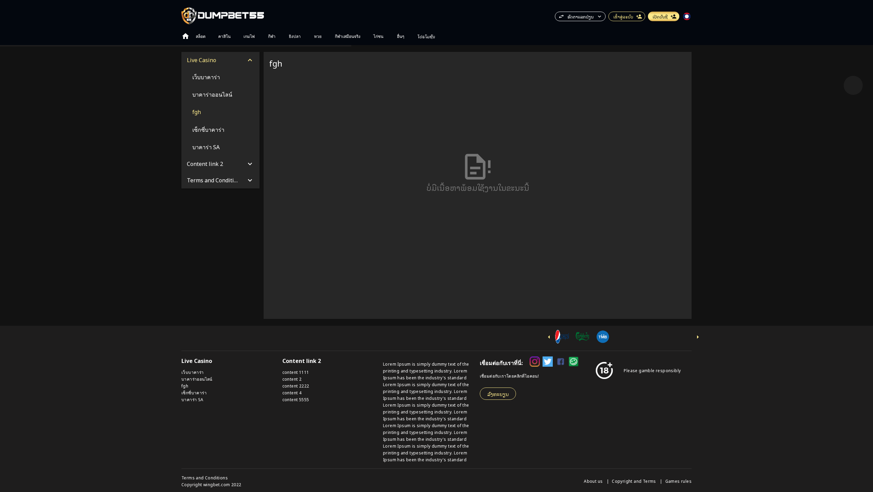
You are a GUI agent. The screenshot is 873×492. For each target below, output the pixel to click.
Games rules (678, 481)
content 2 (292, 379)
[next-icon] (698, 337)
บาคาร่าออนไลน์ (196, 379)
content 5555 (295, 399)
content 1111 (295, 372)
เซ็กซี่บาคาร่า (194, 392)
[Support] (853, 85)
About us (594, 481)
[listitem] (220, 77)
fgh (184, 385)
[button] (853, 85)
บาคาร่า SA (192, 399)
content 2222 (295, 385)
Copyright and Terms (634, 481)
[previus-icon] (549, 337)
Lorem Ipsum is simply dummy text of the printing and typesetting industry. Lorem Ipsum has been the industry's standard (426, 371)
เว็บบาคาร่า (192, 372)
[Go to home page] (185, 36)
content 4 (292, 392)
